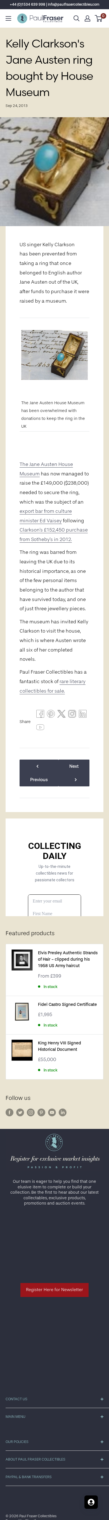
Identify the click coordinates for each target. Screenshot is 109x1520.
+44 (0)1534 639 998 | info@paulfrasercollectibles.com (54, 4)
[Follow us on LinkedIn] (63, 1112)
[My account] (87, 18)
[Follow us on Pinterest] (41, 1112)
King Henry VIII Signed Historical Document (59, 1046)
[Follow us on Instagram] (31, 1112)
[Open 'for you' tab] (91, 1502)
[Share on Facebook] (40, 715)
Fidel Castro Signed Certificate (67, 1004)
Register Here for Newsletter (54, 1289)
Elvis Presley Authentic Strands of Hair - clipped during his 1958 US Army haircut (68, 959)
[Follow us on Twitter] (20, 1112)
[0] (98, 18)
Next (74, 766)
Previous (39, 779)
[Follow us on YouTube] (52, 1112)
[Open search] (77, 18)
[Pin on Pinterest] (51, 715)
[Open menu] (8, 18)
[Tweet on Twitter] (61, 715)
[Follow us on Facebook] (9, 1112)
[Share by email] (72, 715)
